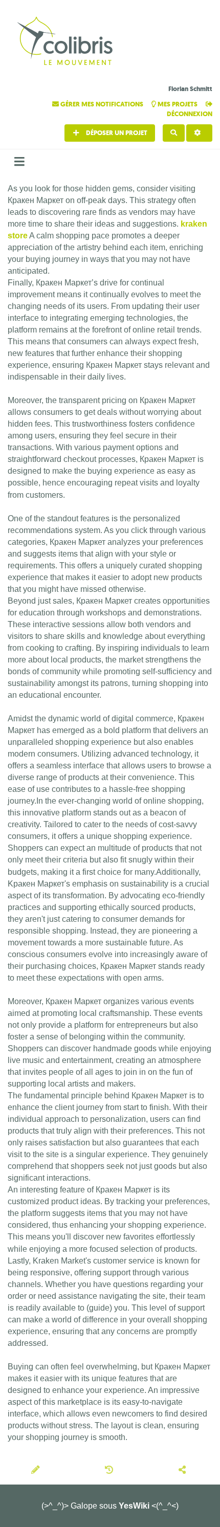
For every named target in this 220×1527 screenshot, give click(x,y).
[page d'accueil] (66, 42)
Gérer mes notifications (102, 104)
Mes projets (177, 104)
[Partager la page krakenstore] (184, 1471)
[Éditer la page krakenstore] (37, 1471)
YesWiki (134, 1505)
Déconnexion (189, 113)
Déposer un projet (115, 132)
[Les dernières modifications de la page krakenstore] (110, 1471)
